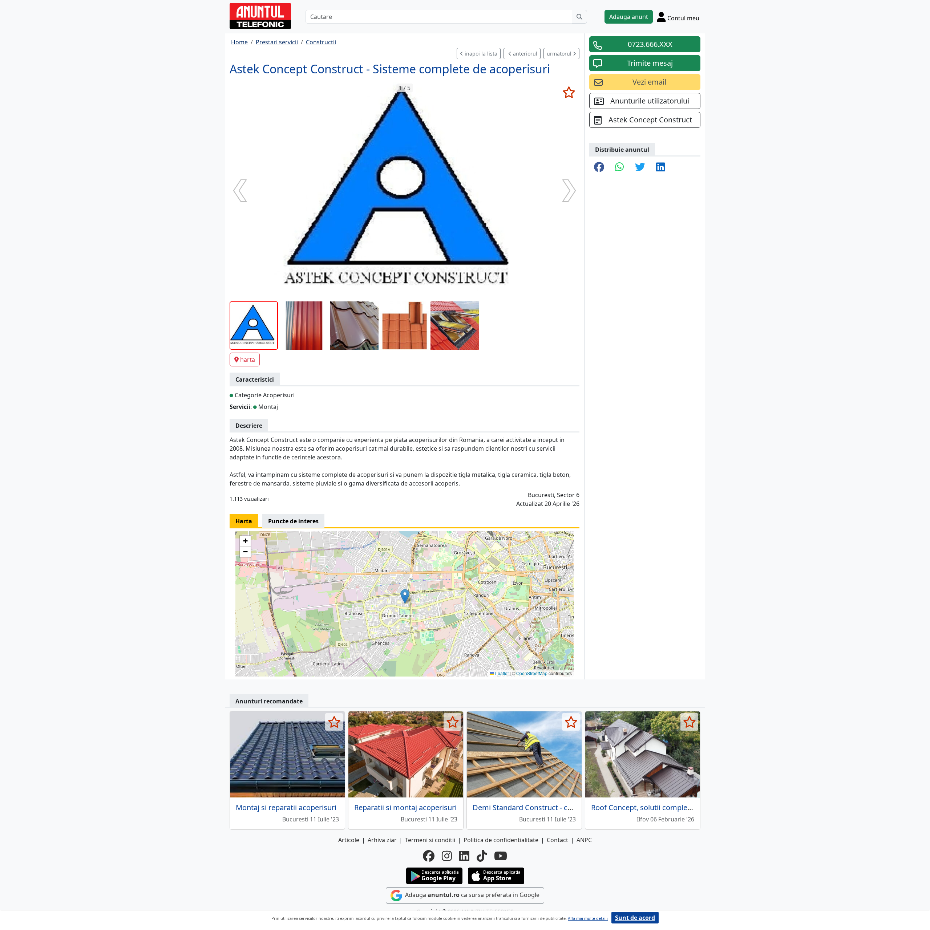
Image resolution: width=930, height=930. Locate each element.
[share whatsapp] (619, 167)
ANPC (584, 840)
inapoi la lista (480, 53)
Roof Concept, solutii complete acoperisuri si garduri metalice (694, 807)
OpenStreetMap (531, 673)
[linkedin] (464, 856)
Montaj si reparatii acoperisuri (286, 807)
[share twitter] (640, 167)
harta (247, 360)
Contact (557, 840)
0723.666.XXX (650, 44)
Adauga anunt (628, 17)
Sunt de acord (635, 918)
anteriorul (524, 53)
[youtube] (500, 856)
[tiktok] (482, 856)
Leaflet (501, 673)
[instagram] (447, 856)
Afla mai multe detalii (588, 918)
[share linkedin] (660, 167)
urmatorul (560, 53)
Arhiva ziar (382, 840)
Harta (243, 521)
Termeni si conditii (430, 840)
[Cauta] (579, 17)
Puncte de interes (293, 521)
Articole (348, 840)
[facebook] (428, 856)
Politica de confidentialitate (501, 840)
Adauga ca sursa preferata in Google (471, 895)
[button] (404, 596)
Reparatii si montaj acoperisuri (405, 807)
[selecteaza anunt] (569, 92)
